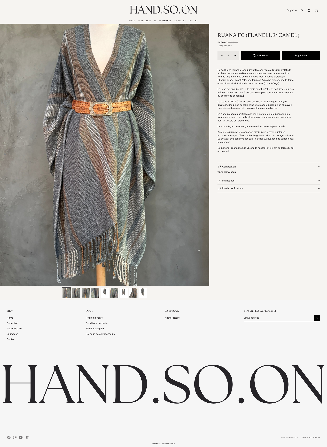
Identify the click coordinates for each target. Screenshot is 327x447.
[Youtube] (21, 437)
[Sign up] (317, 318)
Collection (12, 323)
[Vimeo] (27, 437)
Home (10, 317)
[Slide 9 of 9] (143, 293)
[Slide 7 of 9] (124, 293)
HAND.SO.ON (293, 437)
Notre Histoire (14, 328)
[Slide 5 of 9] (105, 293)
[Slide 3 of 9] (86, 293)
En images (12, 333)
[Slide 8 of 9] (133, 293)
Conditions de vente (96, 323)
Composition (229, 166)
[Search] (302, 10)
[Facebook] (9, 437)
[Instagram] (15, 437)
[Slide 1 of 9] (67, 293)
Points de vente (94, 317)
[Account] (309, 10)
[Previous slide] (3, 155)
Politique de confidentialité (100, 333)
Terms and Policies (311, 437)
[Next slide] (205, 155)
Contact (11, 339)
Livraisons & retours (232, 188)
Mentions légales (95, 328)
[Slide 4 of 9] (95, 293)
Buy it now (301, 55)
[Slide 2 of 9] (76, 293)
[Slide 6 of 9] (114, 293)
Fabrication (228, 180)
